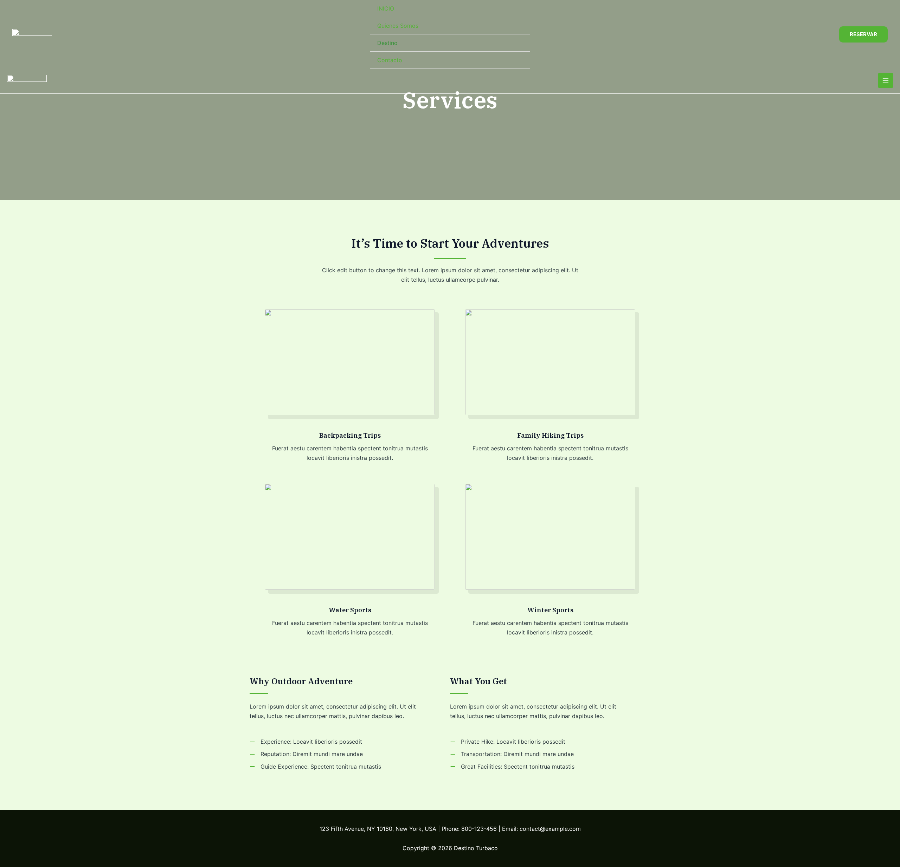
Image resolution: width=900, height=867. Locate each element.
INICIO (385, 8)
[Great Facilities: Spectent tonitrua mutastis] (512, 766)
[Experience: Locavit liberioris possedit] (306, 742)
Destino (387, 42)
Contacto (389, 60)
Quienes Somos (397, 25)
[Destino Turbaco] (32, 34)
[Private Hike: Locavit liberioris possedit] (507, 742)
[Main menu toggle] (885, 80)
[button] (863, 34)
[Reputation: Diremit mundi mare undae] (306, 754)
